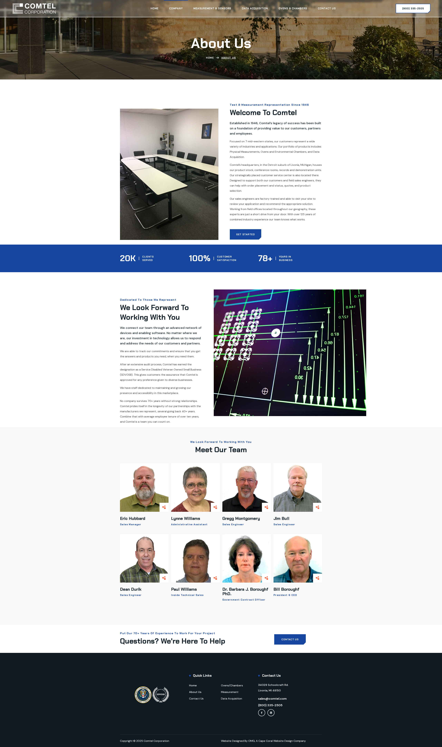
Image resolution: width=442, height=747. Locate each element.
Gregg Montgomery (241, 518)
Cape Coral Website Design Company (282, 741)
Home (210, 57)
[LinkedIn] (271, 712)
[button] (413, 8)
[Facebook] (261, 712)
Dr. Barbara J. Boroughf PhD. (245, 591)
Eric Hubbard (132, 518)
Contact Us (196, 698)
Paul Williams (184, 589)
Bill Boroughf (286, 589)
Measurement (229, 692)
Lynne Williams (185, 518)
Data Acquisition (231, 698)
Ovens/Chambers (232, 685)
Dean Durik (130, 589)
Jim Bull (281, 518)
